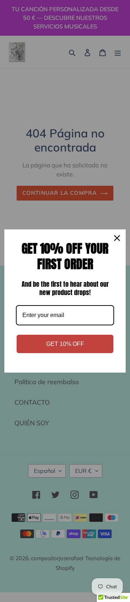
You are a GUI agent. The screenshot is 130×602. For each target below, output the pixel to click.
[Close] (117, 238)
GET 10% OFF (65, 344)
